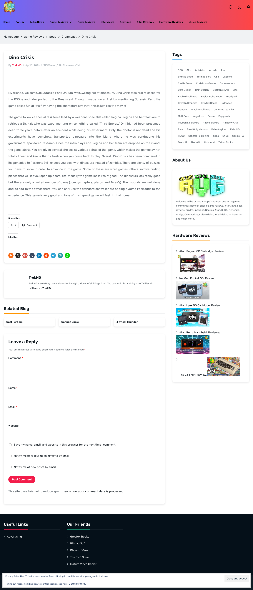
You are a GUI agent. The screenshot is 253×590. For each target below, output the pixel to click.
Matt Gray (183, 116)
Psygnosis (224, 116)
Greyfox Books (209, 103)
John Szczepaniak (224, 109)
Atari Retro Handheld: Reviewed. (200, 332)
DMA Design (202, 89)
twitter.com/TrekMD (40, 288)
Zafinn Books (225, 142)
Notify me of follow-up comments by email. (42, 455)
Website (13, 425)
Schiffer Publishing (198, 135)
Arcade (213, 70)
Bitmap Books (186, 76)
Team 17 (182, 142)
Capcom (227, 76)
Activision (199, 70)
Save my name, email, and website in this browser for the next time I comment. (65, 444)
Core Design (185, 89)
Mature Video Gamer (83, 564)
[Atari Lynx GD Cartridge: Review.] (192, 325)
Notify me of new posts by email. (35, 467)
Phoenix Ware (79, 550)
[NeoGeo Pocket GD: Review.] (192, 298)
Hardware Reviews (171, 22)
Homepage (11, 36)
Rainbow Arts (230, 122)
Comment (15, 358)
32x (189, 70)
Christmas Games (206, 83)
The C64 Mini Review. (193, 374)
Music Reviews (198, 22)
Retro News (36, 22)
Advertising (14, 536)
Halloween (226, 103)
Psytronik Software (188, 122)
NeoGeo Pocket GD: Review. (197, 278)
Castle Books (185, 83)
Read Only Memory (197, 129)
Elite (235, 89)
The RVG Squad (80, 557)
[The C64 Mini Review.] (223, 374)
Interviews (107, 22)
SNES (225, 135)
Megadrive (198, 116)
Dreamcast (68, 36)
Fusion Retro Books (212, 96)
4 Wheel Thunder (127, 322)
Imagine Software (200, 109)
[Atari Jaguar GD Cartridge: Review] (192, 271)
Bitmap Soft (204, 76)
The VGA (196, 142)
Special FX (238, 135)
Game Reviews (59, 22)
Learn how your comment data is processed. (93, 491)
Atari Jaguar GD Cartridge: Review (201, 251)
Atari (223, 70)
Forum (20, 22)
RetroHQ (235, 129)
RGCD (181, 135)
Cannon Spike (70, 322)
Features (125, 22)
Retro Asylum (219, 129)
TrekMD (16, 65)
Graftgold (231, 96)
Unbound (209, 142)
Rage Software (211, 122)
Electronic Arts (220, 89)
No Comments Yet (69, 65)
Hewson (182, 109)
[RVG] (9, 7)
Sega (52, 36)
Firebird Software (187, 96)
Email (12, 406)
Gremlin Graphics (187, 103)
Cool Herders (14, 322)
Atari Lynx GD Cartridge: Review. (200, 305)
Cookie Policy (77, 583)
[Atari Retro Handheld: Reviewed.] (192, 352)
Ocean (211, 116)
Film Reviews (145, 22)
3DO (180, 70)
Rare (180, 129)
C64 (216, 76)
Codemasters (227, 83)
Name (13, 388)
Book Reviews (86, 22)
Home (6, 22)
